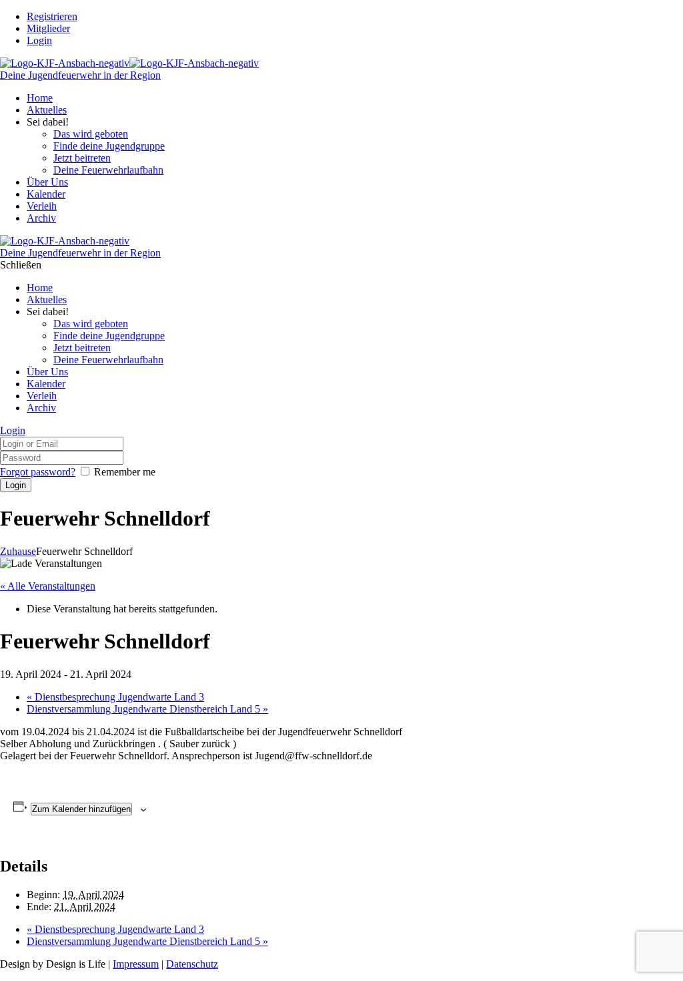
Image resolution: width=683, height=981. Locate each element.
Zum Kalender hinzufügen (81, 809)
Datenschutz (192, 964)
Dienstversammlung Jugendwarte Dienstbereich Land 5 (147, 709)
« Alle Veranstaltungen (47, 586)
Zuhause (18, 551)
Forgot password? (37, 471)
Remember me (124, 471)
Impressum (136, 964)
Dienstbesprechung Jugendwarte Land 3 (115, 697)
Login (39, 40)
